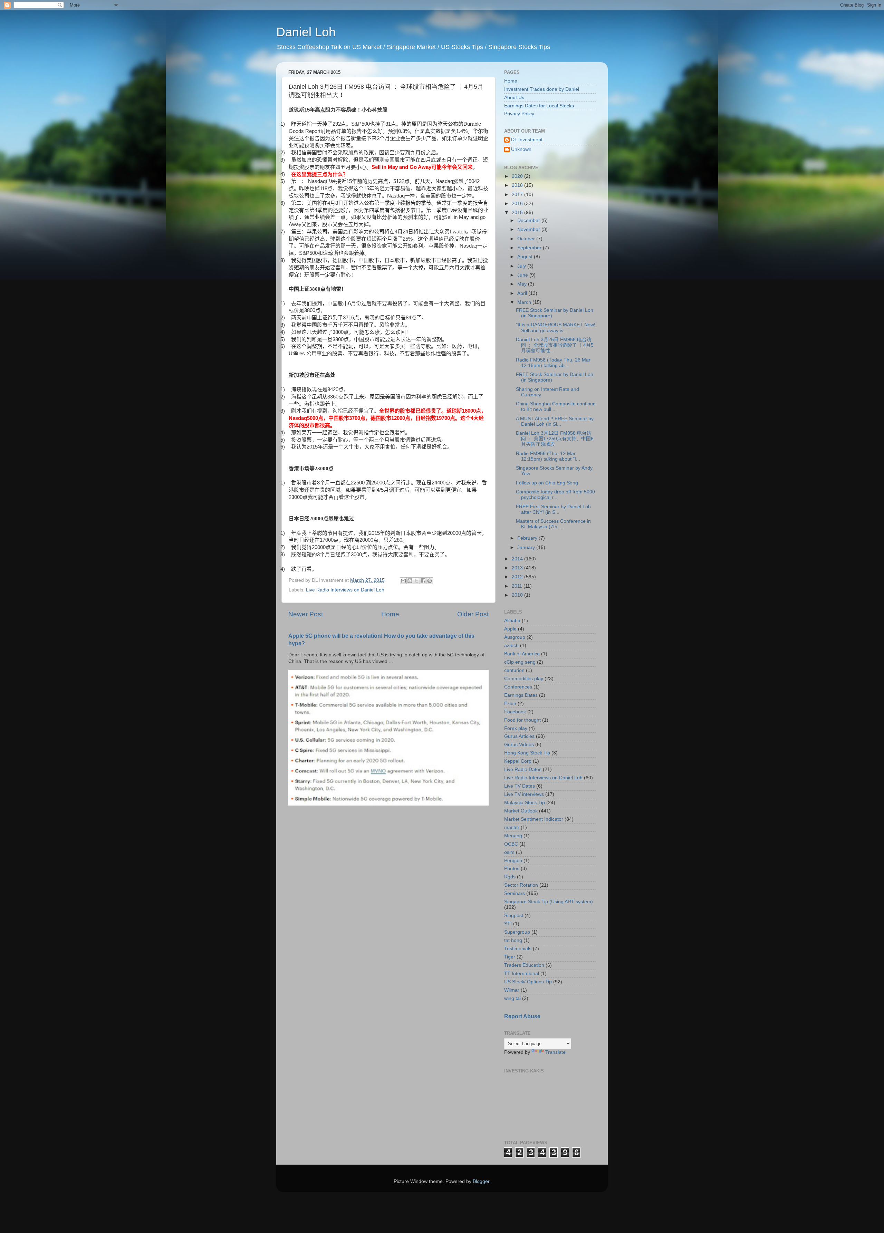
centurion (514, 670)
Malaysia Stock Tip (524, 802)
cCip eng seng (520, 662)
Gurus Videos (519, 744)
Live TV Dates (519, 786)
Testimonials (517, 948)
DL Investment (526, 139)
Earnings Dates (521, 695)
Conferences (518, 687)
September (530, 247)
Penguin (513, 860)
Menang (513, 835)
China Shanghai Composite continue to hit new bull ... (556, 406)
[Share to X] (416, 580)
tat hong (513, 940)
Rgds (510, 876)
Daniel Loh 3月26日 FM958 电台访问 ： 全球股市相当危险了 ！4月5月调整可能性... (555, 345)
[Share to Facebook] (423, 580)
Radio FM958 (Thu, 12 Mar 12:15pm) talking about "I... (548, 456)
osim (509, 852)
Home (390, 614)
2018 (518, 185)
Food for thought (522, 720)
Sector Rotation (521, 885)
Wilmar (511, 990)
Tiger (509, 957)
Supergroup (517, 932)
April (522, 293)
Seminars (514, 893)
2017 (518, 194)
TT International (521, 973)
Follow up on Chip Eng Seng (547, 482)
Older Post (473, 614)
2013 (518, 567)
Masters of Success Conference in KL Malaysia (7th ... (553, 524)
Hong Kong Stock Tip (527, 752)
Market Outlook (521, 810)
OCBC (511, 844)
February (528, 538)
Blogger (481, 1181)
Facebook (515, 711)
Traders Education (524, 965)
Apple (510, 629)
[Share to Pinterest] (429, 580)
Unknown (521, 149)
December (529, 220)
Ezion (510, 703)
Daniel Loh (306, 32)
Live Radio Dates (522, 769)
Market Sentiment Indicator (533, 819)
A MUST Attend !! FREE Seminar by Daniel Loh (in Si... (555, 421)
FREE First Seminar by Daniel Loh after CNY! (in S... (553, 509)
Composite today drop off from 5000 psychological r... (555, 494)
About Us (514, 97)
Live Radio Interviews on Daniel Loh (345, 590)
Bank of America (522, 653)
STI (508, 923)
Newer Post (305, 614)
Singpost (513, 915)
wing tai (512, 998)
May (522, 284)
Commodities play (523, 678)
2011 (517, 586)
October (526, 238)
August (525, 256)
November (529, 229)
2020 (518, 176)
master (511, 827)
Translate (555, 1052)
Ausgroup (514, 637)
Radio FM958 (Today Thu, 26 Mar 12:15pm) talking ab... (553, 362)
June (523, 275)
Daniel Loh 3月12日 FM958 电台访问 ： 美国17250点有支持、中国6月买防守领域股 (555, 439)
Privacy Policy (519, 113)
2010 (518, 595)
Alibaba (512, 620)
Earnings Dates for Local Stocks (539, 105)
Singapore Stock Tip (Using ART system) (548, 901)
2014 (518, 558)
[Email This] (403, 580)
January (526, 547)
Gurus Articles (519, 736)
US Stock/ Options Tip (528, 981)
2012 (518, 576)
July (522, 266)
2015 (518, 212)
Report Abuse (522, 1016)
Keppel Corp (517, 761)
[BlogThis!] (409, 580)
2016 (518, 203)
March (524, 302)
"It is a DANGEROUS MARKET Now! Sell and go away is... (555, 327)
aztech (511, 645)
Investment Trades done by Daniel (541, 89)
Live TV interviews (524, 794)
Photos (511, 868)
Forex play (515, 728)
